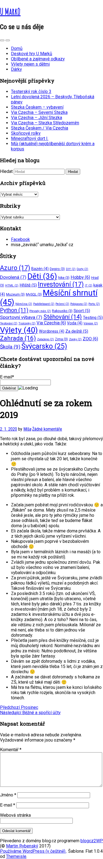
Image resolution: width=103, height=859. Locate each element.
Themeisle (16, 856)
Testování (8, 323)
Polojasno (78, 304)
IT (88, 285)
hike (63, 278)
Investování (61, 284)
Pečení (62, 304)
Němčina (23, 304)
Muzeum (15, 294)
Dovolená (13, 277)
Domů (17, 48)
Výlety (19, 330)
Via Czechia (51, 322)
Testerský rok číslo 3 (31, 91)
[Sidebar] (2, 40)
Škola (10, 347)
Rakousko (62, 311)
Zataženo (45, 339)
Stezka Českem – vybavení (37, 107)
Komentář (10, 749)
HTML (11, 285)
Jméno (8, 795)
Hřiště (28, 285)
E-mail (7, 805)
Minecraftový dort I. (29, 138)
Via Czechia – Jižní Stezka (36, 117)
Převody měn (40, 311)
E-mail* (7, 377)
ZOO (90, 338)
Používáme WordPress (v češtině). (33, 851)
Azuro (15, 268)
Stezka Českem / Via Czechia (39, 128)
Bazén (40, 268)
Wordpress (51, 331)
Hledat (6, 171)
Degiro (57, 269)
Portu (94, 304)
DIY (71, 269)
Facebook (20, 239)
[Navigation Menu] (7, 40)
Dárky (16, 69)
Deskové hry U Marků (31, 53)
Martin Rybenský (22, 846)
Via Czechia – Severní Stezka (39, 112)
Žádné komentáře (47, 429)
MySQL (34, 294)
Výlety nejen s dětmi (30, 64)
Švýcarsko (44, 346)
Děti (42, 276)
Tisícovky (26, 323)
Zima (61, 339)
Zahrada (18, 338)
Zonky (75, 339)
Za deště (76, 331)
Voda (74, 323)
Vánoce (90, 323)
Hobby (80, 277)
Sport (82, 310)
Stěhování (62, 316)
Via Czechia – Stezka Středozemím (45, 122)
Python (14, 310)
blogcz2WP (91, 840)
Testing (93, 317)
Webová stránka (15, 815)
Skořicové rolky (26, 133)
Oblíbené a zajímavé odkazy (38, 58)
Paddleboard (43, 304)
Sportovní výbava (21, 317)
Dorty (82, 269)
